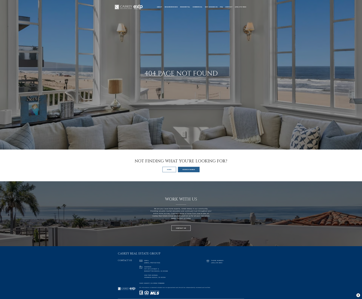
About (159, 7)
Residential (185, 7)
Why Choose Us (211, 7)
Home (169, 169)
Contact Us (181, 228)
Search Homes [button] (189, 169)
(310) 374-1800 (216, 262)
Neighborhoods (171, 7)
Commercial (197, 7)
